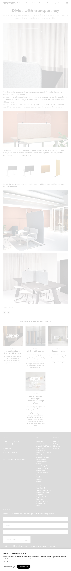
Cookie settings (9, 567)
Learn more (6, 561)
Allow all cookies (23, 567)
